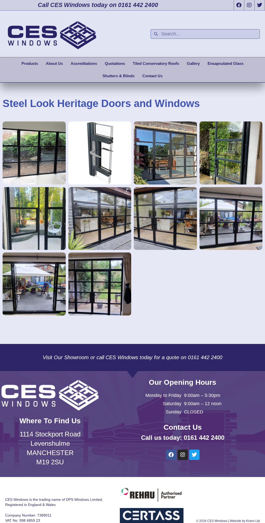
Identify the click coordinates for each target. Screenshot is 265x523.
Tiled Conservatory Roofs (156, 63)
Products (29, 63)
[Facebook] (239, 5)
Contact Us (152, 76)
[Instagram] (249, 5)
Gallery (193, 63)
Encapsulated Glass (226, 63)
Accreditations (84, 63)
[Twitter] (259, 5)
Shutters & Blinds (118, 76)
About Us (54, 63)
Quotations (115, 63)
